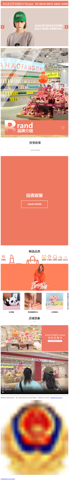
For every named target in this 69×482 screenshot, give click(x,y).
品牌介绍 (42, 4)
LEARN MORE (35, 150)
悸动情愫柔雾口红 (33, 312)
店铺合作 (57, 4)
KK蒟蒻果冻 (54, 312)
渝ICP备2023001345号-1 (56, 397)
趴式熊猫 (11, 312)
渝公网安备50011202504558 (8, 479)
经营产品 (50, 4)
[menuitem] (37, 3)
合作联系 (64, 4)
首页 (36, 4)
